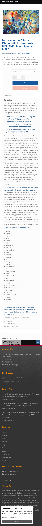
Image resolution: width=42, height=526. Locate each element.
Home (4, 432)
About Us (5, 435)
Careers (4, 448)
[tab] (7, 95)
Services (4, 441)
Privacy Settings (7, 480)
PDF (6, 71)
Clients (4, 451)
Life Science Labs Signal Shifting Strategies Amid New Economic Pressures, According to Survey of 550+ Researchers (20, 414)
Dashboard (5, 454)
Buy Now (25, 88)
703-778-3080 (9, 362)
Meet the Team (7, 457)
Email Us (8, 359)
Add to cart (25, 83)
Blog (3, 445)
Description (7, 95)
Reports (4, 438)
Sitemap (4, 460)
